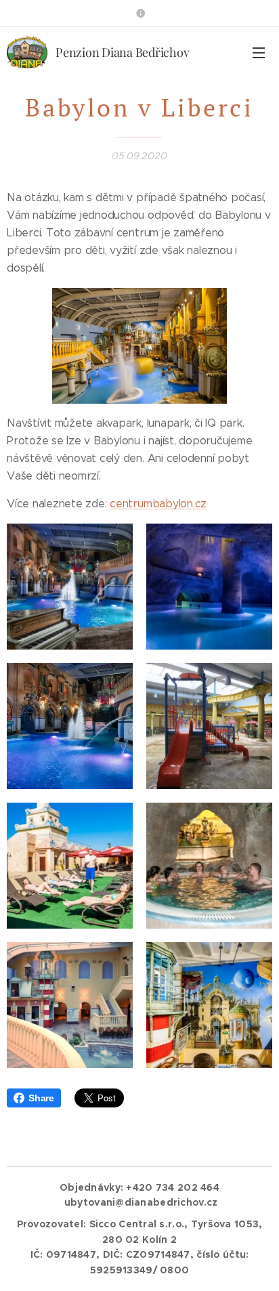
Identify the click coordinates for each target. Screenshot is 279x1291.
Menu (258, 52)
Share (41, 1098)
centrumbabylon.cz (158, 503)
